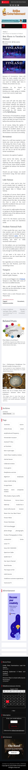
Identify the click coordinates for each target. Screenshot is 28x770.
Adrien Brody (8, 429)
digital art (7, 477)
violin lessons (8, 574)
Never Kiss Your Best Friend (12, 513)
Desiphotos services (10, 472)
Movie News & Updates (8, 299)
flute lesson (7, 500)
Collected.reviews (9, 464)
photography (20, 531)
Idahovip (6, 505)
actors (22, 424)
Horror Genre (19, 500)
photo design (8, 531)
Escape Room (8, 485)
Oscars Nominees (9, 522)
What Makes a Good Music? (10, 340)
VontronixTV (8, 583)
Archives (5, 412)
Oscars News (8, 518)
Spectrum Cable (9, 552)
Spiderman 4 (8, 557)
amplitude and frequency (11, 433)
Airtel (22, 429)
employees (20, 477)
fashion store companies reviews (14, 491)
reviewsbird (7, 539)
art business (7, 446)
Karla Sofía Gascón (9, 509)
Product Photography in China (13, 535)
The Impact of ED (9, 570)
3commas (7, 424)
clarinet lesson (8, 459)
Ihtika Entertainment (18, 730)
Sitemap (23, 764)
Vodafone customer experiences (13, 578)
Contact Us (5, 764)
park (16, 236)
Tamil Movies (8, 565)
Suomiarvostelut (8, 303)
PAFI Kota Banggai (9, 526)
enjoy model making (10, 481)
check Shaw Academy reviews (13, 455)
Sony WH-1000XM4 (10, 548)
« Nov (13, 711)
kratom (21, 509)
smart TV (6, 544)
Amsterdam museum (10, 438)
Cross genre (7, 468)
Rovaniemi (21, 301)
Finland (22, 279)
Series (22, 539)
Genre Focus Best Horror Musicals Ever (16, 2)
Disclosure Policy (15, 764)
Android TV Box (8, 442)
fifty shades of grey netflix (12, 496)
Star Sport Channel (9, 561)
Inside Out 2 (20, 505)
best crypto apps (9, 451)
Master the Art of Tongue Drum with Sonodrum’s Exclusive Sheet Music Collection (14, 392)
